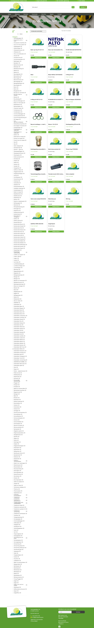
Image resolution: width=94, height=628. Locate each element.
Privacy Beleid (34, 621)
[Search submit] (73, 7)
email (59, 610)
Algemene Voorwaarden (37, 619)
